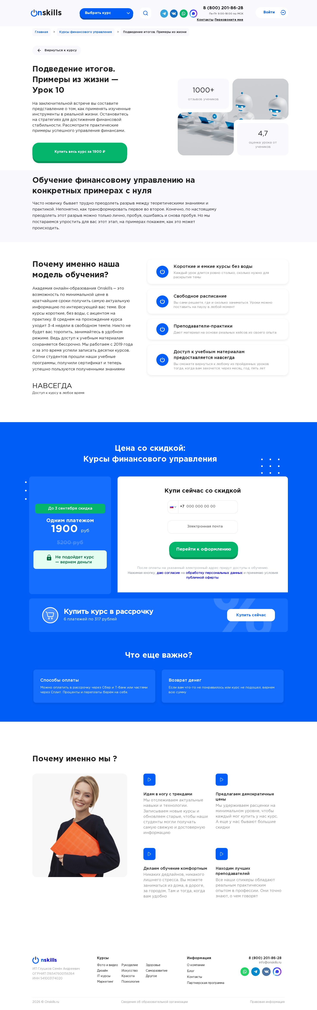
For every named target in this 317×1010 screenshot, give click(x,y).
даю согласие (168, 572)
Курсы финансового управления (85, 32)
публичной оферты (202, 577)
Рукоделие (129, 965)
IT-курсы (103, 976)
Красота (128, 976)
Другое (151, 976)
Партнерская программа (205, 983)
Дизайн (102, 970)
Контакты (205, 20)
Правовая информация (267, 1002)
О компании (196, 965)
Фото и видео (107, 965)
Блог (190, 971)
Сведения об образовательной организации (154, 1002)
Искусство (129, 970)
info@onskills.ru (270, 962)
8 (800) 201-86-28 (223, 8)
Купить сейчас (251, 615)
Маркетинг (105, 981)
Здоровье (153, 965)
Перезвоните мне (229, 20)
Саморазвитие (157, 970)
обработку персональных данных (214, 572)
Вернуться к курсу (61, 50)
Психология (130, 981)
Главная (41, 32)
